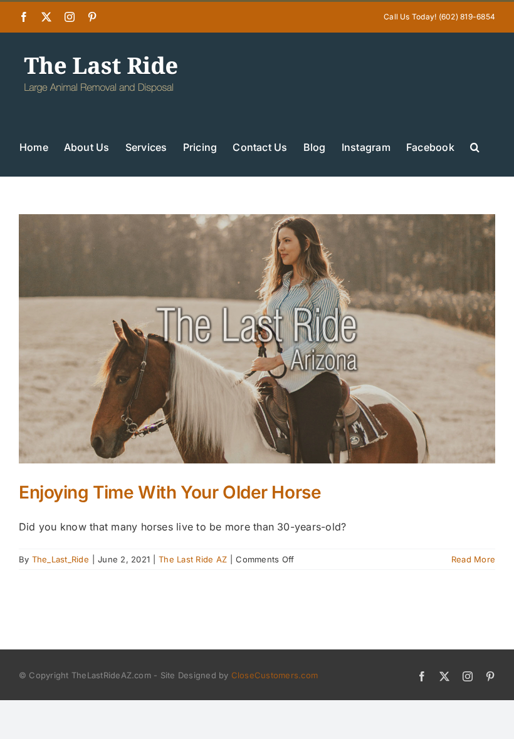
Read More (473, 559)
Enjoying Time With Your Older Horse (170, 492)
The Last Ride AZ (193, 559)
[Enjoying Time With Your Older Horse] (257, 338)
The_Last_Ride (60, 559)
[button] (475, 146)
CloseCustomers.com (274, 675)
